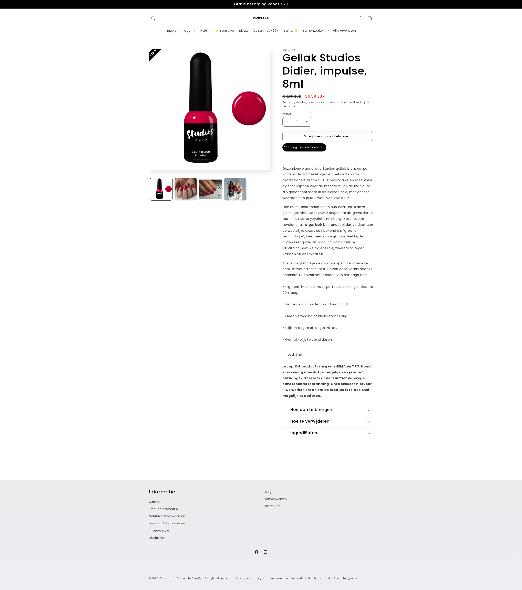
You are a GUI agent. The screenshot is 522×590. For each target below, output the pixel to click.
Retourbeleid (322, 578)
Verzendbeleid (301, 578)
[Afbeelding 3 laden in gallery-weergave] (210, 189)
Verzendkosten (327, 102)
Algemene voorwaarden (272, 578)
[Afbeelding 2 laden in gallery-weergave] (186, 189)
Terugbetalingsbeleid (219, 578)
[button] (153, 18)
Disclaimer (157, 538)
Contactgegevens (345, 578)
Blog (268, 492)
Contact (155, 502)
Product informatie (163, 509)
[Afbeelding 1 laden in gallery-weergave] (161, 189)
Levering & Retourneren (167, 523)
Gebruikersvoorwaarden (167, 516)
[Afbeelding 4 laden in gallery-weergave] (235, 189)
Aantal (286, 114)
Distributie (273, 506)
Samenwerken (276, 499)
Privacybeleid (159, 530)
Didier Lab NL (168, 578)
